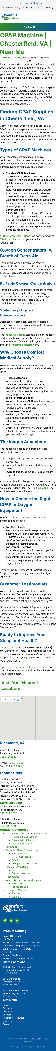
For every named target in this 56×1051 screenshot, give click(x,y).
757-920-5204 (10, 996)
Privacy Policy (26, 1047)
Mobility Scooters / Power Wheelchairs (28, 833)
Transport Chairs (21, 886)
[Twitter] (17, 920)
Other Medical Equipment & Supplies (21, 945)
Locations (7, 1021)
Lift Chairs (11, 846)
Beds (14, 870)
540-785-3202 (8, 813)
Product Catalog (14, 931)
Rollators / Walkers (16, 889)
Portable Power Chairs (24, 836)
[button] (46, 17)
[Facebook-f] (5, 920)
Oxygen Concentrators (24, 863)
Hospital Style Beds (17, 866)
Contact (7, 1024)
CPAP (15, 860)
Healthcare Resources (13, 1017)
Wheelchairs (19, 883)
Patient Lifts (12, 876)
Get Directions (8, 756)
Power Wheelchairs (23, 840)
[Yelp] (11, 920)
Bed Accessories (21, 873)
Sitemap (14, 1047)
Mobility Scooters (22, 843)
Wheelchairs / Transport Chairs (23, 880)
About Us (7, 1011)
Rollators (17, 893)
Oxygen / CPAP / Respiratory (22, 850)
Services (7, 1014)
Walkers (16, 896)
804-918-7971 (16, 762)
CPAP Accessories (22, 856)
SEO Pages (14, 58)
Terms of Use (39, 1047)
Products (7, 1008)
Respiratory (18, 853)
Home (4, 58)
